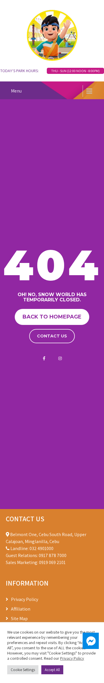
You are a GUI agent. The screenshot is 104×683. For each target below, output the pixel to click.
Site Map (19, 619)
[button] (91, 641)
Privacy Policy (24, 599)
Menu (16, 91)
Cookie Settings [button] (23, 669)
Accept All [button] (52, 669)
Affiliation (20, 609)
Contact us (52, 336)
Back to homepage (52, 317)
